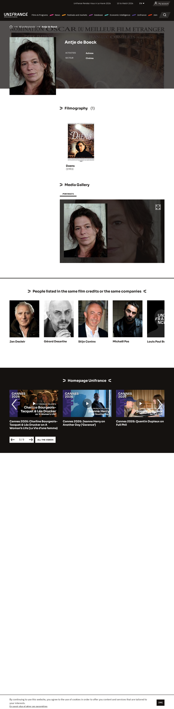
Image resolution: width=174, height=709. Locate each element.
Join (155, 15)
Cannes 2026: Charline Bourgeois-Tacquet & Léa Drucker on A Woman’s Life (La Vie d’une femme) (34, 425)
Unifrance (141, 15)
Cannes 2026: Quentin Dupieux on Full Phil (140, 423)
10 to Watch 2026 (125, 3)
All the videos (45, 439)
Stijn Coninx (87, 341)
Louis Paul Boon (158, 341)
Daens (70, 166)
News (57, 15)
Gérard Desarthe (55, 341)
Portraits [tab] (68, 194)
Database (98, 15)
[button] (158, 207)
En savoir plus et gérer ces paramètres (28, 706)
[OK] (161, 702)
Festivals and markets (77, 15)
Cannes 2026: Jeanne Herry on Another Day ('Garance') (84, 423)
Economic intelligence (120, 15)
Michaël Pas (121, 341)
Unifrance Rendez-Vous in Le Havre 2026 (92, 3)
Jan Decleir (17, 341)
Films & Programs (40, 15)
